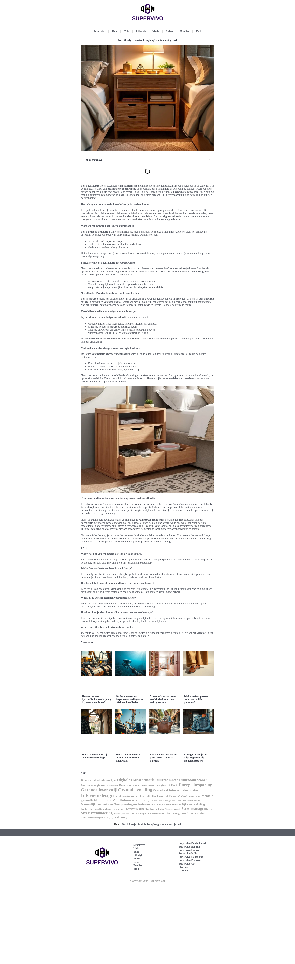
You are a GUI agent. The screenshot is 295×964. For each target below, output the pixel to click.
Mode (155, 31)
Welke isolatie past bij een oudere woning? (94, 756)
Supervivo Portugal (190, 860)
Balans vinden (90, 780)
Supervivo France (189, 850)
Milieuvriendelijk (104, 801)
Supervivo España (189, 846)
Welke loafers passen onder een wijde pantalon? (196, 699)
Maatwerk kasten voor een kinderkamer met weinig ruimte (163, 699)
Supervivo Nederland (191, 856)
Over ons (184, 867)
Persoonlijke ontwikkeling (188, 804)
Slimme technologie (173, 809)
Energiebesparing (195, 784)
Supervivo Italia (188, 853)
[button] (209, 160)
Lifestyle (141, 31)
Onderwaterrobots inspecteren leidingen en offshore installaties (130, 699)
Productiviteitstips (90, 809)
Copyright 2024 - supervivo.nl (147, 880)
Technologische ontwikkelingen (149, 813)
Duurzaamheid (166, 780)
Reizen (170, 31)
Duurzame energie (90, 785)
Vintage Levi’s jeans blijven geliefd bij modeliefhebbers (195, 757)
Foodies (184, 31)
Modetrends (193, 800)
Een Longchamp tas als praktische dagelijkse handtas (163, 757)
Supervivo (99, 31)
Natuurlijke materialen (97, 804)
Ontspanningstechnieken (132, 804)
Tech (198, 31)
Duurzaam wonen (193, 780)
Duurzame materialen (109, 785)
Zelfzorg (120, 817)
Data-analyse (107, 780)
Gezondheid (160, 790)
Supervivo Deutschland (192, 843)
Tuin (126, 31)
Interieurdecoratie (183, 790)
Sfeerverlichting (135, 808)
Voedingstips (108, 818)
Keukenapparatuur (191, 796)
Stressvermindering (97, 813)
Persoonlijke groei (161, 804)
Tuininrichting (196, 813)
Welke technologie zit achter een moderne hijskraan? (128, 757)
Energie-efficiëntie (166, 785)
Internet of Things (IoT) (169, 796)
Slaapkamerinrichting (154, 809)
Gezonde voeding (135, 789)
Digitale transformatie (135, 780)
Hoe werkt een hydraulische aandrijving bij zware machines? (96, 699)
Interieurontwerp (124, 796)
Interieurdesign (97, 795)
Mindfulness (121, 800)
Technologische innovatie (123, 814)
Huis (114, 31)
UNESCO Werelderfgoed (92, 818)
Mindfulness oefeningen (141, 801)
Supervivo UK (187, 863)
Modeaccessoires (178, 801)
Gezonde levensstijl (99, 789)
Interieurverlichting (145, 796)
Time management (176, 813)
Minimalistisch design (161, 801)
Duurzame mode (129, 785)
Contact (183, 870)
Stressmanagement (196, 808)
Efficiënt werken (147, 785)
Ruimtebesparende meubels (112, 809)
